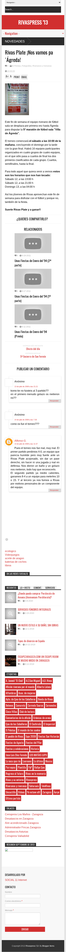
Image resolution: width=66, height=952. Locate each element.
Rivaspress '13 (33, 22)
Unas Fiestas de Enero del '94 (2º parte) (33, 262)
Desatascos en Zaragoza (19, 818)
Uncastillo (11, 792)
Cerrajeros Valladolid (17, 836)
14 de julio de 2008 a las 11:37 (26, 444)
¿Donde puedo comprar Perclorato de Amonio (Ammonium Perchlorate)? (36, 595)
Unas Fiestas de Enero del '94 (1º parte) (33, 298)
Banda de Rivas (45, 699)
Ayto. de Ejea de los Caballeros (21, 699)
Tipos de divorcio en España (31, 641)
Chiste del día (33, 349)
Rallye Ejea (39, 767)
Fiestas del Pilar (34, 743)
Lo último (38, 761)
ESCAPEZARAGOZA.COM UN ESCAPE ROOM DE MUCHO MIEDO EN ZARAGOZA (38, 658)
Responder (54, 401)
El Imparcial (49, 724)
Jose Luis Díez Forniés (16, 755)
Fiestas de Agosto (14, 743)
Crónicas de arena (42, 718)
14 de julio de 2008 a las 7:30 (25, 420)
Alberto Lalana (44, 687)
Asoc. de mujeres (26, 693)
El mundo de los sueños (29, 730)
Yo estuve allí (33, 792)
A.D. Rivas (47, 681)
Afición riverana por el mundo (20, 687)
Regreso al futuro (14, 774)
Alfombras (11, 693)
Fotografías (27, 66)
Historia (35, 749)
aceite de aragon (14, 558)
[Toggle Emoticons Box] (6, 539)
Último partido (13, 798)
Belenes (9, 705)
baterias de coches (15, 561)
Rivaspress (31, 780)
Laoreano (27, 761)
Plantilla (22, 767)
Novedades (15, 41)
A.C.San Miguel (33, 681)
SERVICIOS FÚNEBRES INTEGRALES (34, 609)
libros (8, 565)
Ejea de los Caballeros (16, 724)
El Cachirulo (35, 724)
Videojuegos (12, 554)
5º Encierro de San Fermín (33, 356)
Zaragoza (46, 792)
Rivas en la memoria (36, 774)
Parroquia (10, 767)
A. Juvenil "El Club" (14, 681)
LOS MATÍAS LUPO (38, 755)
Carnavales (51, 705)
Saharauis (34, 786)
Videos (21, 792)
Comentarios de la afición (18, 718)
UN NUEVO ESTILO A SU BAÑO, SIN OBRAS (38, 625)
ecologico (10, 551)
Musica (48, 761)
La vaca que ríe (13, 761)
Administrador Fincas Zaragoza (23, 827)
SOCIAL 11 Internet (16, 880)
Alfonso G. (20, 440)
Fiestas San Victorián (48, 736)
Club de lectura (27, 712)
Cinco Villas (11, 712)
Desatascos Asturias (16, 831)
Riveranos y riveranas (42, 66)
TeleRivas (46, 786)
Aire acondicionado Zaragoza (22, 823)
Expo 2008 (31, 736)
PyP (30, 767)
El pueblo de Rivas (14, 736)
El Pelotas (16, 66)
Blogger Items (48, 946)
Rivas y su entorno (15, 780)
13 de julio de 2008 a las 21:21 (26, 386)
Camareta (20, 705)
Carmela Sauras (35, 705)
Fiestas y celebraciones (17, 749)
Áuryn (56, 792)
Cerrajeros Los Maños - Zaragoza (24, 814)
